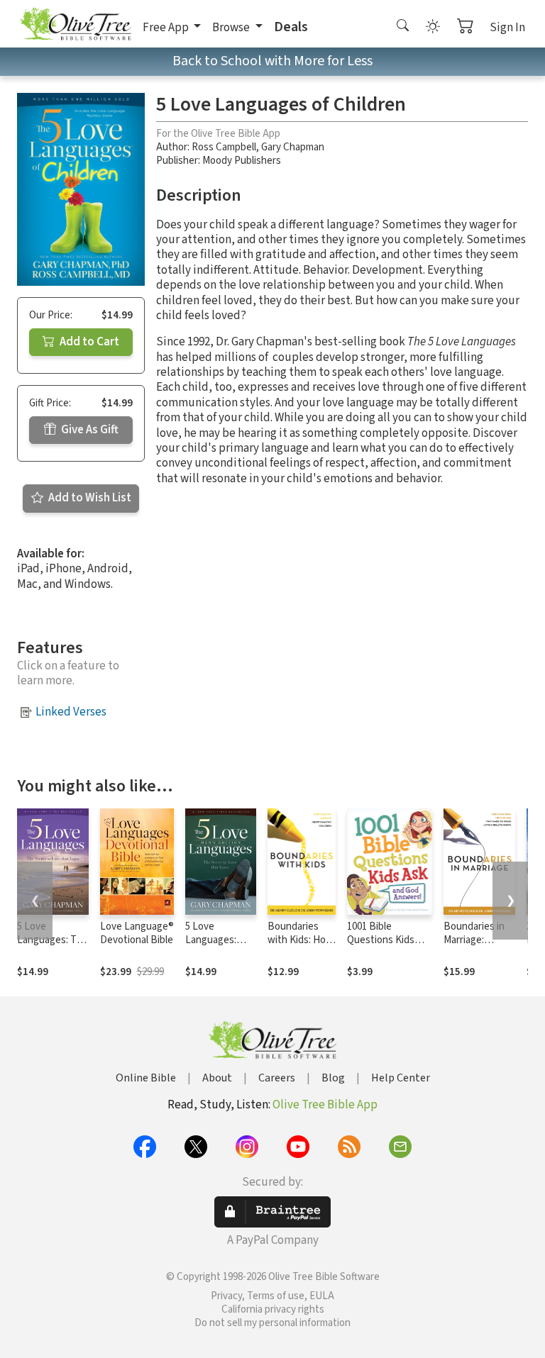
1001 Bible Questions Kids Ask (380, 940)
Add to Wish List (88, 497)
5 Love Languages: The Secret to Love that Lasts (52, 946)
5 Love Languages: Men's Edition (215, 940)
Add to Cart (88, 341)
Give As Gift (89, 429)
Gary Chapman (292, 147)
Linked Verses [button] (70, 711)
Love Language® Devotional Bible (137, 933)
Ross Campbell (224, 147)
